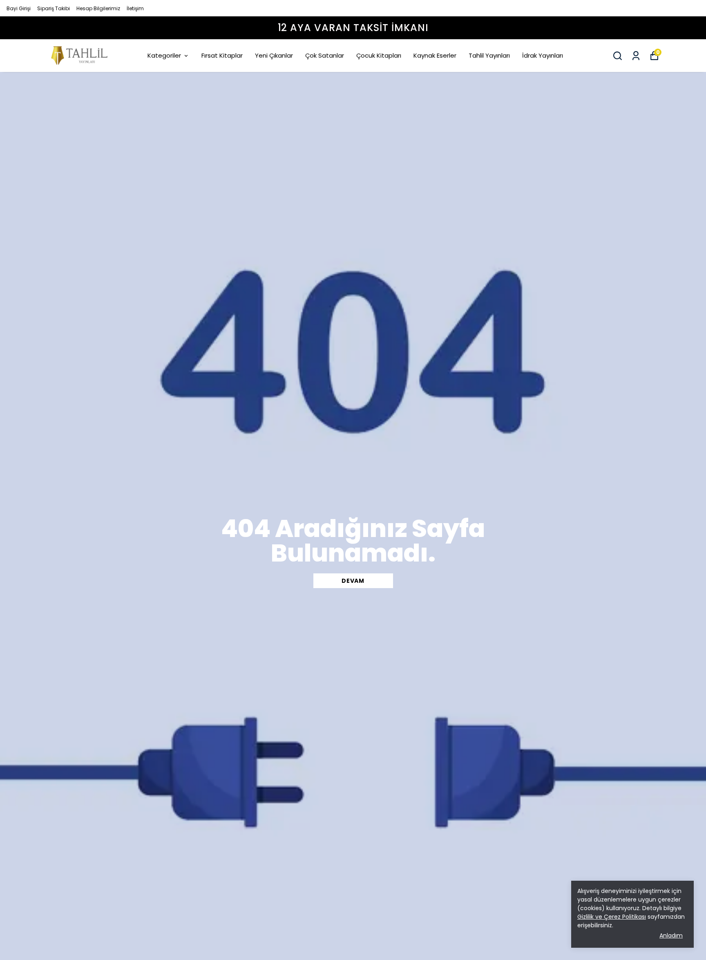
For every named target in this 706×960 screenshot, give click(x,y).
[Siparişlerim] (636, 56)
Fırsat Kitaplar (222, 55)
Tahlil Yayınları (489, 55)
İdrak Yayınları (542, 55)
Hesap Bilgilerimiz (98, 8)
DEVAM (353, 581)
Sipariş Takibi (53, 8)
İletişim (135, 8)
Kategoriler (164, 55)
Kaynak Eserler (434, 55)
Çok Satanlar (324, 55)
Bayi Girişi (19, 8)
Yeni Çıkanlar (274, 55)
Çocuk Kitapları (378, 55)
